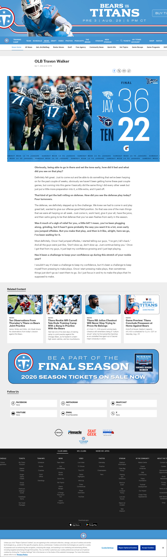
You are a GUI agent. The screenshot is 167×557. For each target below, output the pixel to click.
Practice (101, 466)
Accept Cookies (148, 548)
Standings (41, 480)
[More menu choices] (117, 41)
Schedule (41, 462)
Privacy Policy (22, 554)
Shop (163, 502)
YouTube (81, 496)
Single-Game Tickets (22, 477)
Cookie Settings (108, 548)
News (61, 458)
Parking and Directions (122, 477)
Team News (60, 462)
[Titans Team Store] (83, 441)
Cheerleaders (102, 470)
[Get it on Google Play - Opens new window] (91, 526)
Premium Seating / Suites (22, 491)
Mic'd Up (81, 480)
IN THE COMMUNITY (142, 458)
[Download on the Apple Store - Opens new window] (75, 525)
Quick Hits (60, 478)
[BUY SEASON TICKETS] (83, 366)
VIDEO (81, 458)
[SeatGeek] (92, 433)
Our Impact (142, 490)
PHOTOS (102, 458)
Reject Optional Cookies (128, 548)
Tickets (22, 458)
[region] (83, 548)
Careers (163, 466)
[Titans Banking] (75, 433)
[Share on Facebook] (114, 72)
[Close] (163, 548)
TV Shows (81, 466)
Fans (101, 474)
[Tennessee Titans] (83, 536)
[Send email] (124, 72)
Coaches (41, 470)
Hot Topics (60, 482)
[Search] (121, 40)
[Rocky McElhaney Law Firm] (108, 433)
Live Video (81, 462)
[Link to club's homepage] (6, 40)
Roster (41, 466)
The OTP (81, 470)
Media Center (142, 462)
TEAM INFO (41, 458)
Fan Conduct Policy (122, 491)
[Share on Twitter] (119, 72)
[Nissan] (58, 433)
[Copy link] (129, 71)
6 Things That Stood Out (60, 495)
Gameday (102, 462)
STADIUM (122, 458)
